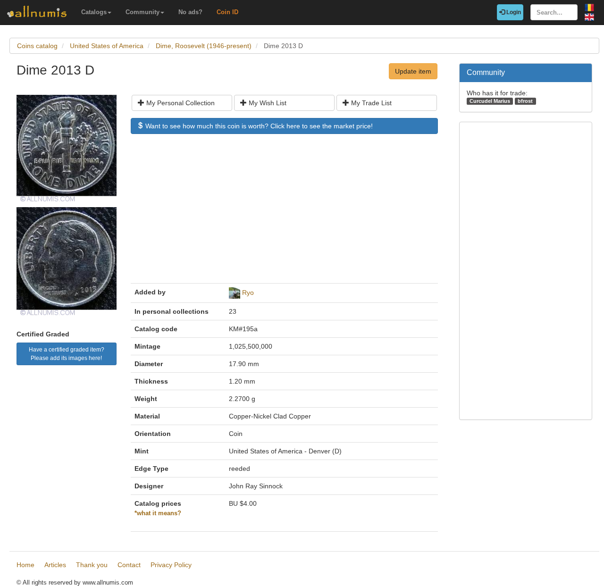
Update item (413, 71)
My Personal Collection (179, 103)
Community (142, 12)
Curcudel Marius (490, 101)
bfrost (525, 101)
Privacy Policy (171, 565)
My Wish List (266, 103)
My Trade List (370, 103)
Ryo (248, 292)
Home (25, 565)
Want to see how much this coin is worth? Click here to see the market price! (258, 126)
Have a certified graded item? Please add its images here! (66, 353)
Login (513, 12)
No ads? (190, 12)
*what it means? (157, 513)
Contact (129, 565)
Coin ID (227, 12)
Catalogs (94, 12)
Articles (55, 565)
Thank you (92, 565)
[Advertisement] (284, 213)
